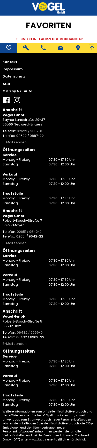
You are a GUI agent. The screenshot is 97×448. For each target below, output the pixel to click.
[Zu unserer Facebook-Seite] (6, 102)
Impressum (13, 69)
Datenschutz (14, 76)
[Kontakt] (60, 48)
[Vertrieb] (43, 48)
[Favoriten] (8, 48)
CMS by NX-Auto (17, 91)
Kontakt (10, 62)
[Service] (26, 48)
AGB (6, 84)
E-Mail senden (15, 142)
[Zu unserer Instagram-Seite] (17, 102)
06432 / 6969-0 (30, 332)
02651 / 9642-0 (29, 231)
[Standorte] (78, 48)
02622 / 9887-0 (29, 131)
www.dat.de (37, 439)
